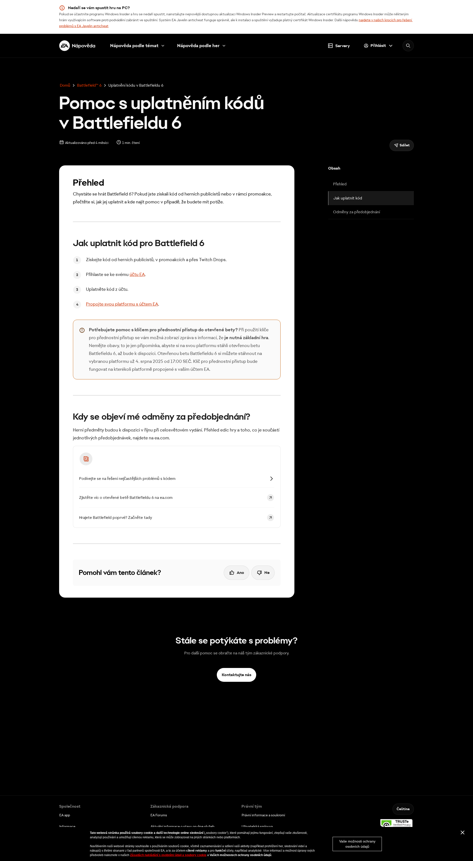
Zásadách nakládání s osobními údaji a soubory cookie (168, 855)
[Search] (408, 45)
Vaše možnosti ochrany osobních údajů (357, 843)
